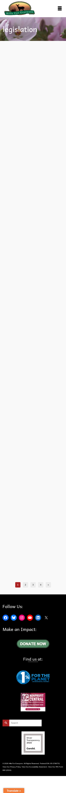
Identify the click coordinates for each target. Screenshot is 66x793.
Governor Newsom (34, 146)
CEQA (23, 146)
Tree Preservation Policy (37, 339)
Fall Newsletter (45, 331)
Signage (54, 252)
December (23, 252)
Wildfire (51, 339)
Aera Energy (24, 328)
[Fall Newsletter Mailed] (33, 282)
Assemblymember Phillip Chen (38, 572)
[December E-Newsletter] (33, 186)
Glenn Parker (22, 335)
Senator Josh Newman (32, 449)
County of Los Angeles (15, 331)
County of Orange (32, 331)
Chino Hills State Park (20, 445)
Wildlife (8, 256)
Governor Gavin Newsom (39, 445)
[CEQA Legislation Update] (33, 66)
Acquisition (21, 572)
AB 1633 (15, 328)
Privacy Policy (15, 767)
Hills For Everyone (35, 335)
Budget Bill (16, 146)
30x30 (14, 572)
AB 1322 (15, 252)
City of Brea (52, 328)
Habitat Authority (34, 252)
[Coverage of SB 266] (33, 379)
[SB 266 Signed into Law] (33, 489)
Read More (49, 136)
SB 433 (24, 339)
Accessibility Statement (38, 767)
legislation (46, 146)
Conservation (11, 576)
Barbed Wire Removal (38, 328)
